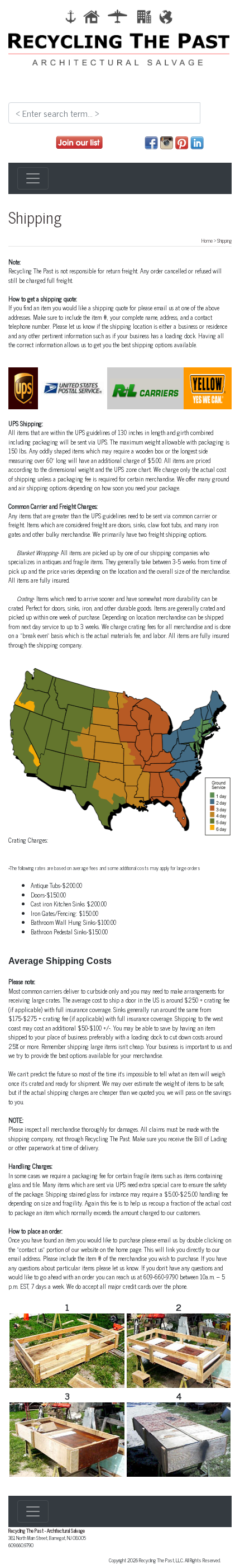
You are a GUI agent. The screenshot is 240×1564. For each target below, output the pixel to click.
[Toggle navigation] (33, 178)
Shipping (34, 217)
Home (207, 240)
